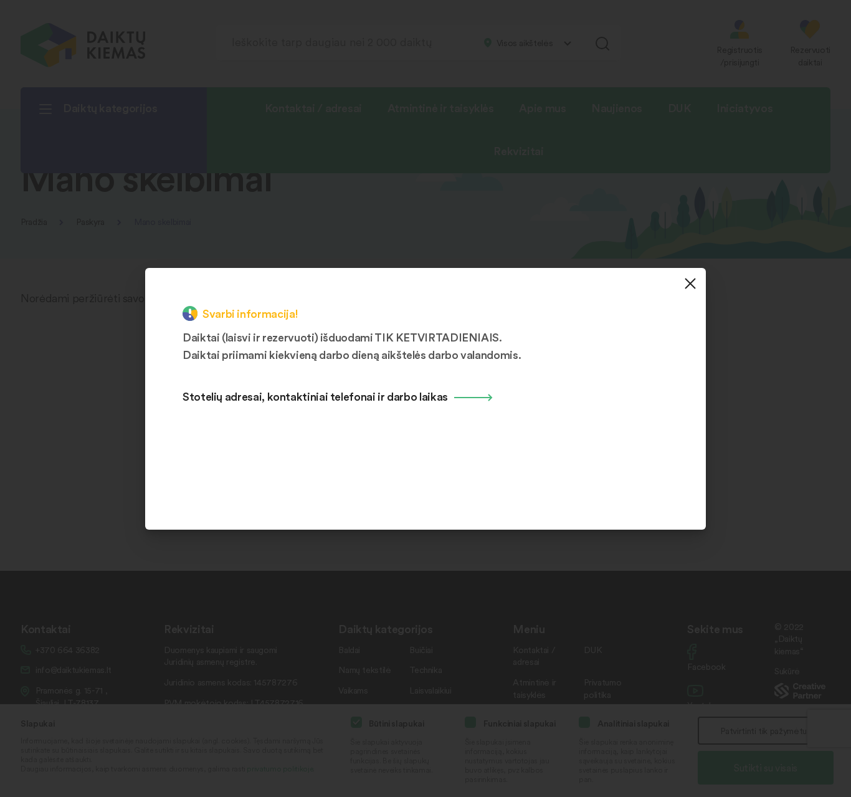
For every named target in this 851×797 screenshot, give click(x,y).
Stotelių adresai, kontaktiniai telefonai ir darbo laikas (315, 396)
